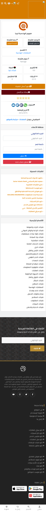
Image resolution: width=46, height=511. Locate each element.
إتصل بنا (17, 509)
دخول (22, 156)
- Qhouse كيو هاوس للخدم (33, 204)
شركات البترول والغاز (36, 277)
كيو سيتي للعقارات (36, 430)
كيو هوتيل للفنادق (36, 456)
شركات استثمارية (37, 240)
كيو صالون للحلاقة (36, 445)
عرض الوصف (33, 43)
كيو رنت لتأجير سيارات (35, 462)
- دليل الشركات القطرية (34, 184)
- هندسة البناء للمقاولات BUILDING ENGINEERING (25, 194)
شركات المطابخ (37, 283)
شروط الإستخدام (36, 412)
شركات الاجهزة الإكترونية (34, 273)
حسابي (39, 509)
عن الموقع (38, 409)
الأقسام (28, 509)
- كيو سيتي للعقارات (35, 211)
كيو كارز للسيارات (36, 433)
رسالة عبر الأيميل (22, 92)
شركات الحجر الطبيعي (35, 257)
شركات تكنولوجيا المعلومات (33, 267)
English (6, 509)
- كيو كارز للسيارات (36, 201)
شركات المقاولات (37, 300)
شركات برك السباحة (36, 237)
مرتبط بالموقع (12, 119)
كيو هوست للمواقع (35, 472)
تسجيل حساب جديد (22, 162)
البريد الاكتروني (37, 133)
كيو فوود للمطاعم (36, 459)
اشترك (36, 348)
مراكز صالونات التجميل (35, 293)
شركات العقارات (37, 270)
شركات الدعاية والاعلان (34, 307)
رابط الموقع (12, 43)
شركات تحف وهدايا (36, 290)
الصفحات (22, 119)
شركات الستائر (38, 280)
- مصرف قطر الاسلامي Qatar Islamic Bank (28, 181)
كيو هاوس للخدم (36, 436)
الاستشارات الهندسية (36, 287)
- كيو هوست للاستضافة (34, 188)
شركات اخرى (38, 247)
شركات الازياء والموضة (35, 227)
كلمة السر (39, 144)
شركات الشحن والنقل (35, 250)
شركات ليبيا (12, 70)
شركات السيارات (37, 304)
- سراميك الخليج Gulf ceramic (32, 198)
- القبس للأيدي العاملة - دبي (32, 208)
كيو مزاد (39, 465)
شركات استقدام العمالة (34, 263)
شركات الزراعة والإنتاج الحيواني (32, 230)
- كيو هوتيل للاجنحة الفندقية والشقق (29, 191)
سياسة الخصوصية (36, 416)
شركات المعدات (37, 260)
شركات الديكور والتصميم (34, 253)
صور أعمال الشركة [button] (22, 86)
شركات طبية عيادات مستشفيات (32, 233)
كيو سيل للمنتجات (36, 439)
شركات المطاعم (37, 297)
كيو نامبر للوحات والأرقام (33, 469)
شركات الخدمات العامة (35, 243)
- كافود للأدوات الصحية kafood (32, 178)
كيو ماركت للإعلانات (35, 442)
